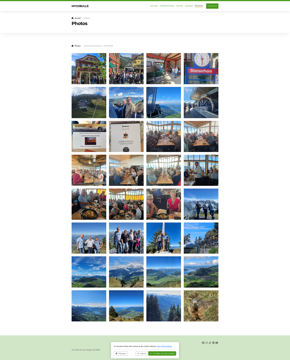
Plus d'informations (164, 346)
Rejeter (143, 353)
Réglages (122, 353)
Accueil (78, 18)
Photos (78, 46)
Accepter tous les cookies (164, 353)
